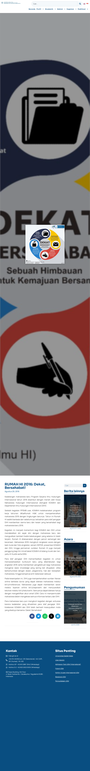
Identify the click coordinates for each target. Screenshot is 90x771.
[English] (84, 4)
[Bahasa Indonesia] (87, 4)
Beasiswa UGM (60, 677)
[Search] (80, 3)
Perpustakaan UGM (62, 681)
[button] (32, 616)
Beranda (32, 9)
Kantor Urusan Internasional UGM (67, 673)
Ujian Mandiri (59, 660)
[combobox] (54, 3)
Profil (39, 9)
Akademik (49, 9)
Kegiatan (70, 9)
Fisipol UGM (59, 668)
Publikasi (82, 9)
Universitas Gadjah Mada (64, 656)
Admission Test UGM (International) (68, 664)
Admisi (60, 9)
